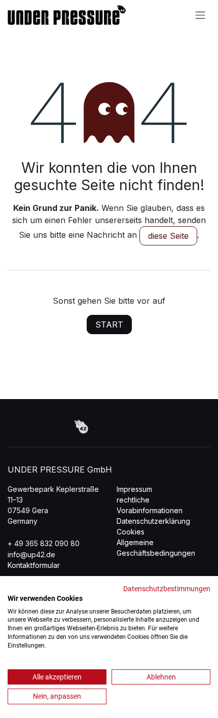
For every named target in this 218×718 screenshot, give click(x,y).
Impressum (134, 489)
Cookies (130, 531)
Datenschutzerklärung (153, 521)
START (109, 324)
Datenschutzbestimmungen (166, 589)
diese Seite (168, 236)
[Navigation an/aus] (200, 14)
